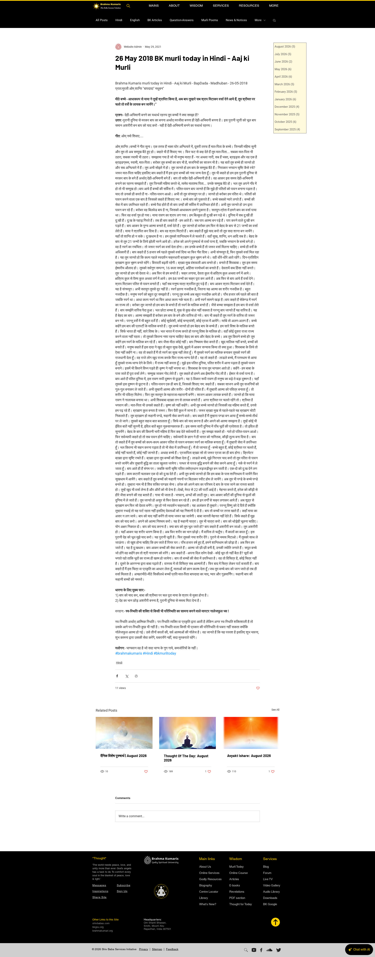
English (135, 20)
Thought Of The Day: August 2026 (186, 758)
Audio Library (271, 891)
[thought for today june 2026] (187, 733)
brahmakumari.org (102, 930)
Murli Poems (209, 20)
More (258, 20)
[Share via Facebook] (117, 676)
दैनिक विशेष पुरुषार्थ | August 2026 (123, 755)
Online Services (209, 872)
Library (203, 898)
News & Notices (236, 20)
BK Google (270, 904)
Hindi (118, 20)
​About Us (205, 866)
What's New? (207, 904)
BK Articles (154, 20)
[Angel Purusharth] (124, 733)
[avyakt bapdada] (250, 733)
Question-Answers (182, 20)
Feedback (172, 949)
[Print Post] (136, 676)
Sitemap (157, 949)
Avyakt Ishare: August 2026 (249, 755)
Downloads (270, 898)
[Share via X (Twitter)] (127, 676)
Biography (205, 885)
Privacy (143, 949)
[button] (154, 5)
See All (275, 709)
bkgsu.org (98, 927)
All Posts (102, 20)
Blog (266, 866)
